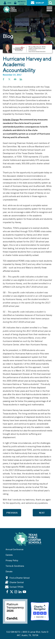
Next (42, 512)
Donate (9, 571)
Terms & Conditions (15, 565)
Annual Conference (14, 549)
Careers (9, 554)
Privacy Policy (12, 560)
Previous (12, 512)
